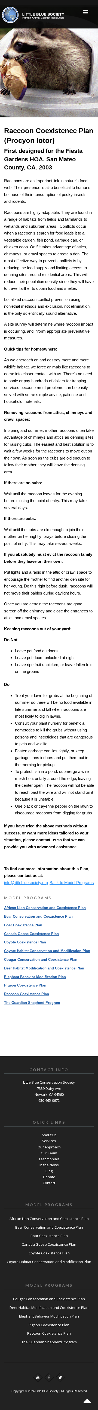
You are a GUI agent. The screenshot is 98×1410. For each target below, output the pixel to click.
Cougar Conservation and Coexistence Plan (40, 960)
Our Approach (49, 1147)
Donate (49, 1176)
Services (49, 1140)
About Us (49, 1134)
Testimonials (49, 1159)
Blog (49, 1170)
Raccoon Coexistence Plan (26, 994)
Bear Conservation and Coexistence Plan (38, 916)
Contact (49, 1182)
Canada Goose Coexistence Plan (31, 934)
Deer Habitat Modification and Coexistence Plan (44, 968)
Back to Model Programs (72, 882)
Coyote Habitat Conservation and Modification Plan (47, 951)
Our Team (49, 1153)
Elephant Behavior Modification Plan (35, 977)
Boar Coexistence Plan (23, 925)
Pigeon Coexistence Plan (25, 985)
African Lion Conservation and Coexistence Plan (45, 908)
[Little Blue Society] (18, 12)
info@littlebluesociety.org (26, 882)
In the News (49, 1164)
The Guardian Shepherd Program (32, 1003)
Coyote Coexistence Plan (25, 942)
